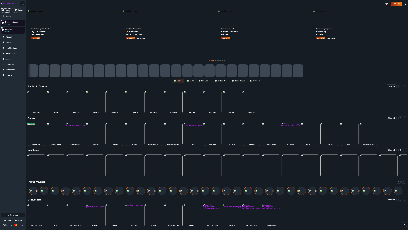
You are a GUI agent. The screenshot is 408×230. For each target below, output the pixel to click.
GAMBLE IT (35, 38)
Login (386, 4)
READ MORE (46, 38)
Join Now (396, 4)
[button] (74, 33)
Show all (391, 86)
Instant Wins (222, 81)
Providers (256, 81)
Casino (179, 81)
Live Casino (205, 81)
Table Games (240, 81)
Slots (192, 81)
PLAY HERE (130, 38)
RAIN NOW (225, 38)
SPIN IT (319, 38)
